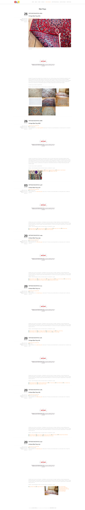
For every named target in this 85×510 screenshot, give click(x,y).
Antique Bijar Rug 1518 (35, 212)
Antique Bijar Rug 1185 (35, 417)
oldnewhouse (25, 18)
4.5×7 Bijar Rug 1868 (39, 155)
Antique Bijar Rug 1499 (35, 262)
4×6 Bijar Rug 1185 (39, 424)
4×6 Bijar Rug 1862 (39, 47)
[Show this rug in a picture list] (33, 18)
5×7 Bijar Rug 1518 (39, 218)
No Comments (25, 20)
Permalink (26, 129)
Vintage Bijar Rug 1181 (35, 365)
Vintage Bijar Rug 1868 (35, 120)
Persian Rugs (25, 19)
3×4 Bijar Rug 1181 (39, 372)
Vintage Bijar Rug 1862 (35, 13)
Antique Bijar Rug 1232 (35, 469)
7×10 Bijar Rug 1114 (39, 320)
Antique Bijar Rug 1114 (35, 313)
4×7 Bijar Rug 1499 (39, 269)
